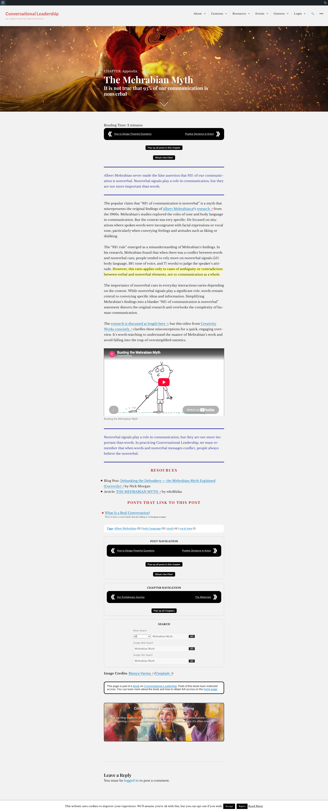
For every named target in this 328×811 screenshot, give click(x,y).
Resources (239, 13)
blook (136, 686)
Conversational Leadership (32, 13)
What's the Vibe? (164, 157)
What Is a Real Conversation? (127, 513)
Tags (110, 528)
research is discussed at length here (138, 324)
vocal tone (185, 528)
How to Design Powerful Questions (133, 133)
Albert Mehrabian (177, 209)
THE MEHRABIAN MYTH (137, 492)
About (198, 13)
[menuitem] (3, 2)
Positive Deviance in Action (199, 133)
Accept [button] (229, 806)
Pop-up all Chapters (164, 610)
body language (151, 528)
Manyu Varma (139, 673)
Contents (217, 13)
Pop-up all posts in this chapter (164, 147)
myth (170, 528)
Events (259, 13)
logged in (131, 780)
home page (210, 689)
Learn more (164, 730)
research (203, 209)
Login (298, 13)
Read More (255, 806)
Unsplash (162, 673)
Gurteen (279, 13)
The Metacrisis (203, 597)
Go (191, 636)
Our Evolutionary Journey (131, 597)
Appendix (129, 71)
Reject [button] (242, 806)
